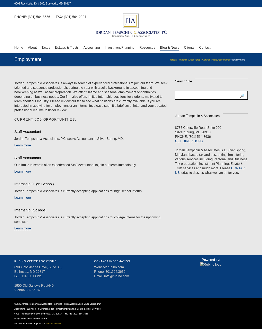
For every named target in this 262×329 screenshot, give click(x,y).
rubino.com (116, 267)
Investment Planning (119, 47)
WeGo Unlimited (53, 323)
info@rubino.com (116, 276)
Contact (204, 47)
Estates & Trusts (67, 47)
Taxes (46, 47)
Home (18, 47)
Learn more (22, 145)
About (32, 47)
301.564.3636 (115, 271)
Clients (189, 47)
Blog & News (169, 47)
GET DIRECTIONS (189, 141)
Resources (147, 47)
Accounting (92, 47)
